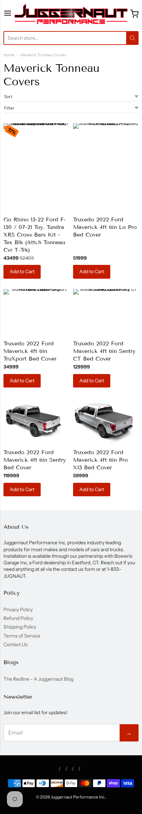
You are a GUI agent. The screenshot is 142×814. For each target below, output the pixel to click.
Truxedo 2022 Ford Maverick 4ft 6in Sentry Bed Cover (34, 460)
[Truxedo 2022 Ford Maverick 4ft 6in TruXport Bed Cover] (36, 312)
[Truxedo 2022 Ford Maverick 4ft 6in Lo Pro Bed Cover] (106, 146)
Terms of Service (21, 636)
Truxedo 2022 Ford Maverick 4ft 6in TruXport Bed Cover (30, 351)
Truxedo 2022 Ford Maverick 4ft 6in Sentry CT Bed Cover (104, 351)
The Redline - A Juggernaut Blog (38, 679)
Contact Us (15, 644)
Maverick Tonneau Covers (43, 54)
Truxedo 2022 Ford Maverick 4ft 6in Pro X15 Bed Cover (100, 460)
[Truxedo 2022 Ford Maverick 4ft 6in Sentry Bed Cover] (36, 421)
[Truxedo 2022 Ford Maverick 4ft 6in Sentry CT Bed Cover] (106, 312)
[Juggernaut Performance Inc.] (71, 13)
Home (8, 54)
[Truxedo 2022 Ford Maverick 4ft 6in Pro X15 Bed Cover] (106, 421)
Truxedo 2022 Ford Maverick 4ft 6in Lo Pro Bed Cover (105, 227)
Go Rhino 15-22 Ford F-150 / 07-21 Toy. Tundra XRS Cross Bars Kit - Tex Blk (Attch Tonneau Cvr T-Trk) (34, 234)
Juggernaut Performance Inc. (78, 796)
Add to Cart (22, 271)
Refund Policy (18, 618)
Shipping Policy (19, 627)
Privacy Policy (18, 609)
